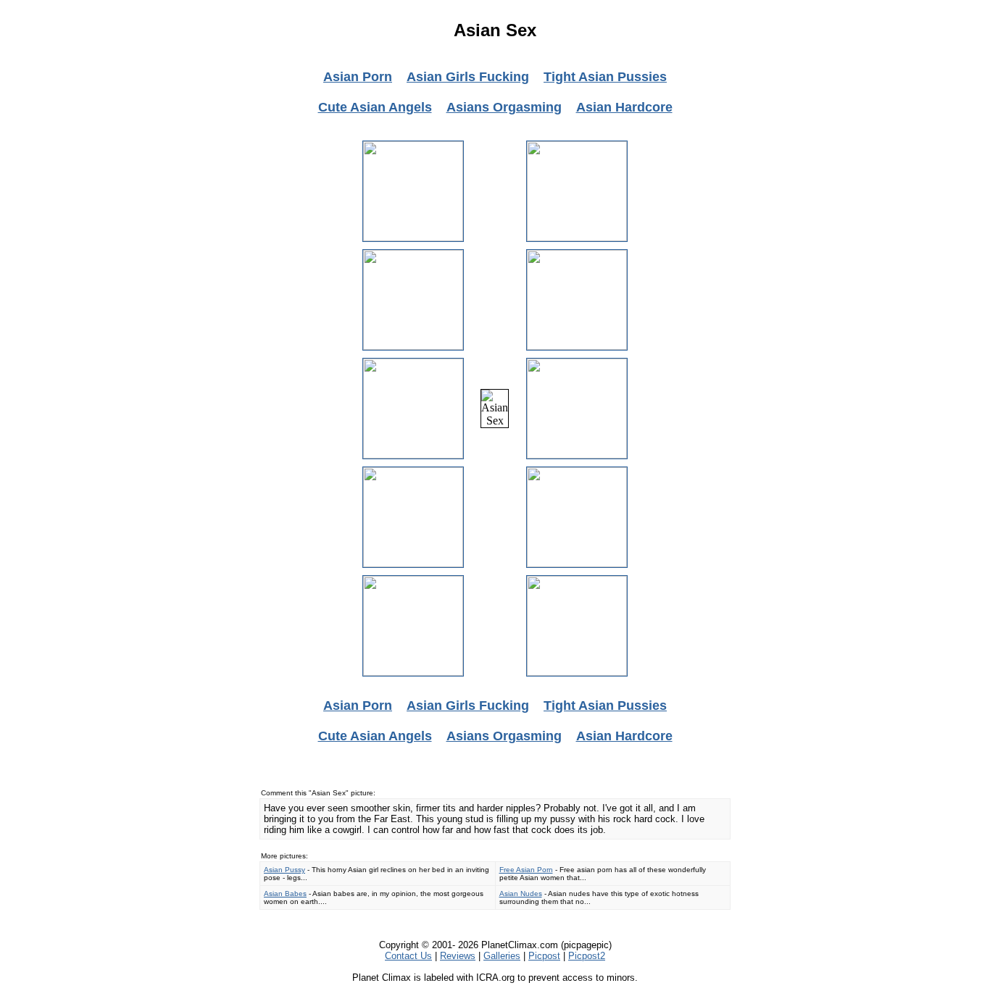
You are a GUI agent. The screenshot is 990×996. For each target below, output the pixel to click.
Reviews (457, 955)
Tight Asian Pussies (605, 77)
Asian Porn (357, 77)
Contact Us (408, 955)
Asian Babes (285, 893)
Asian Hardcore (624, 107)
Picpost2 (586, 955)
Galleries (501, 955)
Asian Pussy (284, 870)
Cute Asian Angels (375, 107)
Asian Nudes (520, 893)
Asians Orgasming (504, 107)
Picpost (544, 955)
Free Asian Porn (526, 870)
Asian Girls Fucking (468, 77)
